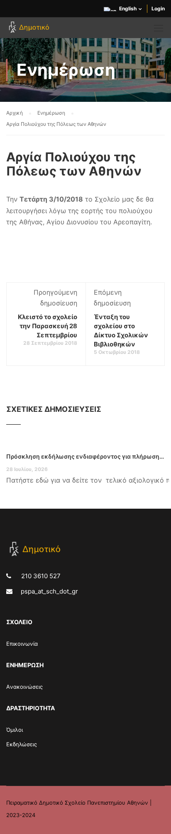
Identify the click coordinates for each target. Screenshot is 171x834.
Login (158, 8)
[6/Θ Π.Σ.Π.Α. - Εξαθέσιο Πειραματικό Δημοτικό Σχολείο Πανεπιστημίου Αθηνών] (30, 30)
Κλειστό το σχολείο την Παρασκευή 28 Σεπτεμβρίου (47, 326)
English (128, 8)
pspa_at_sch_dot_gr (49, 591)
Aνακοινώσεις (24, 686)
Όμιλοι (14, 729)
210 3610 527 (40, 576)
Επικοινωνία (22, 643)
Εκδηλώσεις (21, 744)
